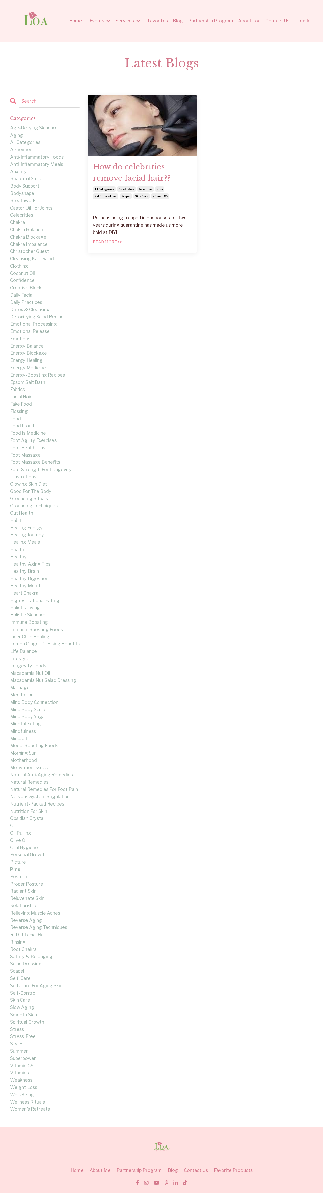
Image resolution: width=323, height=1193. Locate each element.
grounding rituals (29, 498)
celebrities (126, 189)
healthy (18, 556)
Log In (303, 20)
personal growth (28, 854)
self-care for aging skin (36, 985)
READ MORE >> (107, 242)
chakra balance (26, 229)
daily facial (21, 295)
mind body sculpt (28, 709)
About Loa (249, 20)
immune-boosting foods (36, 629)
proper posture (26, 884)
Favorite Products (233, 1170)
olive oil (19, 840)
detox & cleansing (30, 309)
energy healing (26, 360)
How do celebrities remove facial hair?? (132, 172)
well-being (22, 1094)
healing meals (25, 542)
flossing (19, 411)
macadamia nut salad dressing (43, 680)
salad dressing (26, 963)
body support (24, 186)
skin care (141, 196)
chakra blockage (28, 237)
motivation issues (29, 767)
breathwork (23, 200)
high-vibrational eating (34, 600)
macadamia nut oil (30, 673)
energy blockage (28, 353)
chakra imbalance (29, 244)
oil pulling (20, 833)
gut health (21, 513)
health (17, 549)
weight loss (23, 1087)
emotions (20, 338)
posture (18, 876)
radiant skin (23, 891)
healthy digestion (29, 578)
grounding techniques (34, 505)
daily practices (26, 302)
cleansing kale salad (32, 258)
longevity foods (28, 665)
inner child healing (29, 636)
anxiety (18, 171)
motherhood (23, 760)
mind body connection (34, 702)
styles (16, 1043)
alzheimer (21, 149)
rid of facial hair (105, 196)
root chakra (23, 949)
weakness (21, 1080)
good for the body (30, 491)
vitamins (19, 1072)
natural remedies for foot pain (44, 789)
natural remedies (29, 782)
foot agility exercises (33, 440)
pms (160, 189)
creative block (26, 287)
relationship (23, 905)
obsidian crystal (27, 818)
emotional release (30, 331)
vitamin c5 (160, 196)
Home (75, 20)
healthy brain (24, 571)
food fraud (22, 425)
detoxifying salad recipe (37, 316)
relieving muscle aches (35, 913)
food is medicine (28, 433)
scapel (125, 196)
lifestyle (19, 658)
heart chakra (24, 593)
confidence (22, 280)
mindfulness (23, 731)
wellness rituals (27, 1102)
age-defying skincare (34, 128)
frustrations (23, 476)
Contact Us (277, 20)
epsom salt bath (27, 382)
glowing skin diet (28, 484)
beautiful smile (26, 178)
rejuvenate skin (27, 898)
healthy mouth (26, 585)
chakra (17, 222)
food (15, 418)
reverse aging (26, 920)
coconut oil (22, 273)
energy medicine (28, 367)
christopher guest (29, 251)
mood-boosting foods (34, 745)
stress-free (23, 1036)
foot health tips (27, 447)
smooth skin (23, 1014)
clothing (19, 266)
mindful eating (25, 724)
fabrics (17, 389)
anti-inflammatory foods (37, 157)
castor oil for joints (31, 208)
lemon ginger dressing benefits (45, 643)
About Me (100, 1170)
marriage (20, 687)
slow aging (22, 1007)
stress (17, 1029)
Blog (178, 20)
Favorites (158, 20)
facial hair (145, 189)
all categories (104, 189)
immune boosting (29, 622)
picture (18, 862)
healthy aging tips (30, 564)
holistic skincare (27, 614)
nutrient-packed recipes (37, 804)
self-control (23, 993)
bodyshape (22, 193)
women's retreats (30, 1109)
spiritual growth (27, 1022)
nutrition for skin (28, 811)
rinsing (18, 942)
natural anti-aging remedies (41, 774)
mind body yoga (27, 716)
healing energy (26, 527)
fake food (21, 404)
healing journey (27, 534)
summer (19, 1051)
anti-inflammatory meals (36, 164)
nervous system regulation (40, 796)
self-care (20, 978)
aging (16, 135)
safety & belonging (31, 956)
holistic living (25, 607)
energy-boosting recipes (37, 375)
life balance (23, 651)
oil (13, 825)
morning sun (23, 753)
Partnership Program (210, 20)
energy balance (27, 346)
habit (15, 520)
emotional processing (33, 324)
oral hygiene (24, 847)
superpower (23, 1058)
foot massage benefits (35, 462)
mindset (19, 738)
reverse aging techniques (38, 927)
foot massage (25, 455)
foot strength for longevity (41, 469)
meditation (22, 694)
